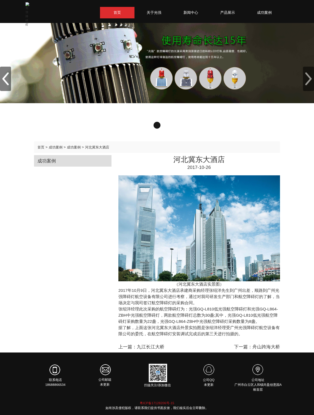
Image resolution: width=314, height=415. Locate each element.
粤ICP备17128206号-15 (157, 403)
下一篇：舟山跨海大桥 (257, 346)
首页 (40, 147)
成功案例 (56, 147)
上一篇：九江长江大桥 (141, 346)
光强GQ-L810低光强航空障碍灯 (218, 309)
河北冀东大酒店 (97, 147)
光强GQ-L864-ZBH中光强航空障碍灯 (194, 321)
